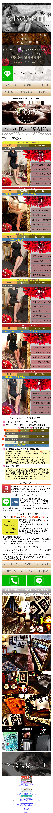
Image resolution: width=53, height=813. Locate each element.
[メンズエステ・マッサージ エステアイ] (26, 780)
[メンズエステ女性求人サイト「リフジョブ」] (26, 784)
